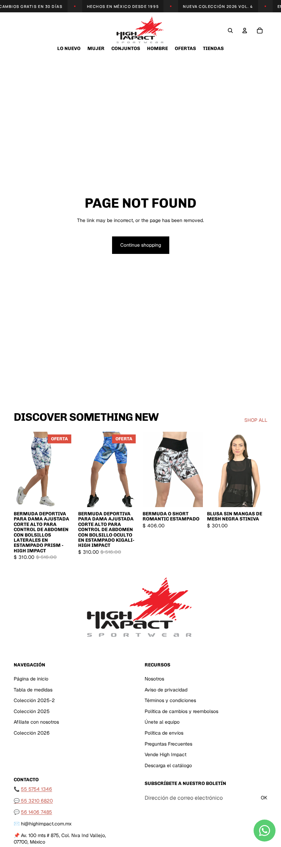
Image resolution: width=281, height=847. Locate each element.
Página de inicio (31, 679)
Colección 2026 (32, 733)
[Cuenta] (244, 30)
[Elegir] (63, 496)
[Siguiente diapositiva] (66, 469)
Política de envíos (164, 733)
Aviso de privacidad (166, 689)
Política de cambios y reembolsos (181, 711)
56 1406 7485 (36, 812)
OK (264, 798)
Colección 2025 (32, 711)
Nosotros (154, 679)
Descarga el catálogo (168, 765)
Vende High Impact (165, 754)
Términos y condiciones (170, 700)
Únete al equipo (162, 722)
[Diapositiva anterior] (21, 469)
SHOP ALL (255, 420)
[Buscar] (230, 30)
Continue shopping (140, 245)
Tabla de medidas (33, 689)
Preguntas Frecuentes (168, 743)
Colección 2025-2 (34, 700)
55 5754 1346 (36, 789)
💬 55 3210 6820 (33, 800)
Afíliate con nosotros (36, 722)
